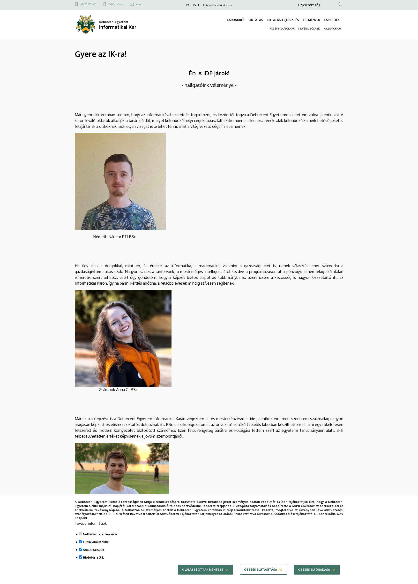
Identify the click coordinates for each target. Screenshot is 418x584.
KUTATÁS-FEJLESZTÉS (283, 20)
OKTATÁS (256, 20)
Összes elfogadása (314, 569)
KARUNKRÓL (236, 20)
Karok (196, 5)
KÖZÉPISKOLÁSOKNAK (282, 28)
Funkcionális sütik (96, 542)
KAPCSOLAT (332, 20)
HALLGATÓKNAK (332, 28)
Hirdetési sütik (93, 557)
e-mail (139, 4)
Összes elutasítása (260, 569)
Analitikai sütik (93, 550)
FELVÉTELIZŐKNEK (309, 28)
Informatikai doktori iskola (217, 5)
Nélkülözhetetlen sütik (100, 534)
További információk (91, 523)
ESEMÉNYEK (311, 20)
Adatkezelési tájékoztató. (294, 514)
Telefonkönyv (116, 4)
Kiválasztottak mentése (202, 569)
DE (187, 5)
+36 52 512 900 (88, 4)
